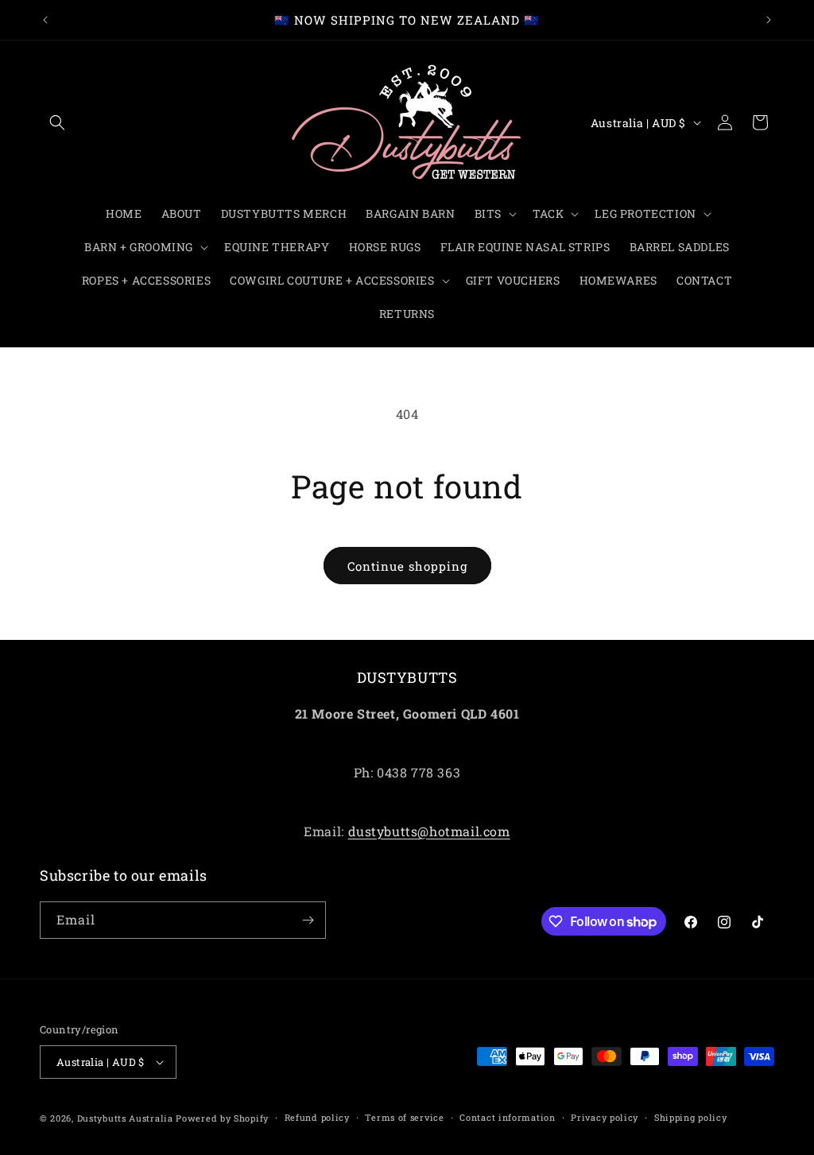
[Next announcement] (768, 20)
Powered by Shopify (222, 1118)
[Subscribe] (307, 920)
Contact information (507, 1117)
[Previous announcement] (45, 20)
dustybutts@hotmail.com (429, 831)
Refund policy (317, 1117)
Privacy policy (604, 1117)
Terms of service (404, 1117)
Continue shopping (407, 566)
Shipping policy (690, 1117)
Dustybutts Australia (125, 1118)
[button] (57, 122)
